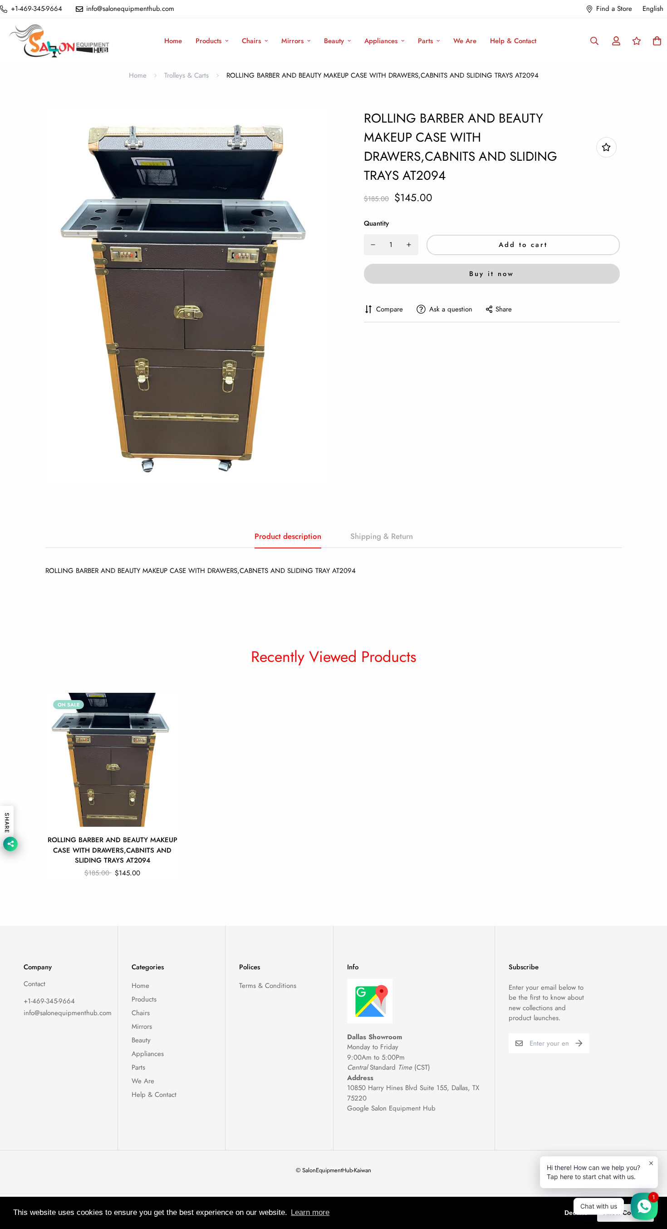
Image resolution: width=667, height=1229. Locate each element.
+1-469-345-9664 (49, 1001)
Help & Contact (513, 41)
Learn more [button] (310, 1212)
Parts (425, 41)
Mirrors (292, 41)
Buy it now (491, 274)
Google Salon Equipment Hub (391, 1108)
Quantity (376, 223)
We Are (464, 41)
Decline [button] (576, 1212)
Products (208, 41)
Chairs (251, 41)
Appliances (380, 41)
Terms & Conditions (267, 986)
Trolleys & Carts (186, 75)
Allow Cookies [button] (625, 1212)
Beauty (334, 41)
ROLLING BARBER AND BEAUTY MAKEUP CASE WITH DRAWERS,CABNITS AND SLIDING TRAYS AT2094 (112, 850)
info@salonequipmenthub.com (68, 1013)
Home (173, 41)
